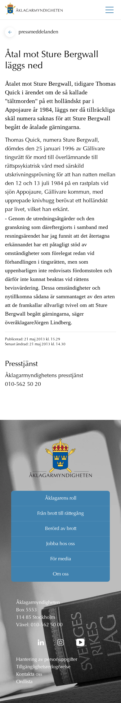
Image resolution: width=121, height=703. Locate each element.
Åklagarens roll (60, 498)
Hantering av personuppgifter (46, 659)
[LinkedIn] (41, 642)
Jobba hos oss (60, 543)
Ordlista (24, 681)
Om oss (61, 574)
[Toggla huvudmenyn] (109, 9)
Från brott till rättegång (60, 513)
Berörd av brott (60, 528)
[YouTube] (80, 642)
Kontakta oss (29, 674)
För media (60, 559)
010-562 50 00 (47, 625)
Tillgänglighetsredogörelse (43, 667)
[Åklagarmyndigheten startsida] (34, 9)
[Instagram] (60, 642)
